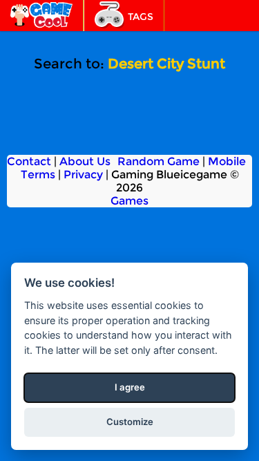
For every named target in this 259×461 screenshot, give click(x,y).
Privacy (83, 174)
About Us (85, 161)
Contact (29, 161)
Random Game (158, 161)
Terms (38, 174)
